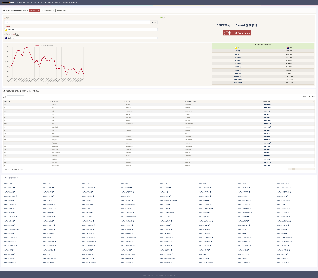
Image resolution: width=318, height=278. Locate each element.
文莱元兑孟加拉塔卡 (243, 204)
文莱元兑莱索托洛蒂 (126, 233)
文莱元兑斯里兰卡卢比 (49, 233)
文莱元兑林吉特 (125, 196)
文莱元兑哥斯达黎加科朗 (166, 212)
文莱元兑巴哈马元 (164, 208)
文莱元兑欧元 (124, 183)
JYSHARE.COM (153, 275)
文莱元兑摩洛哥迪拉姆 (205, 233)
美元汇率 (29, 2)
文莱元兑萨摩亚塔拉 (9, 262)
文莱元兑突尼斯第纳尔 (166, 254)
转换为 (9, 34)
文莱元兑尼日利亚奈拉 (49, 241)
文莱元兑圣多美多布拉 (283, 250)
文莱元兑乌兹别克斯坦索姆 (167, 258)
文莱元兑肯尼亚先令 (282, 225)
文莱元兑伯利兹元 (8, 212)
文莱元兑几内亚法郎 (165, 221)
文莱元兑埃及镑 (86, 217)
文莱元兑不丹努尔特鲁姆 (205, 208)
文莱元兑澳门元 (86, 200)
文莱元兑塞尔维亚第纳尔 (127, 246)
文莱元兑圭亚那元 (242, 221)
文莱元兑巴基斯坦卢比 (10, 246)
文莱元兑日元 (85, 183)
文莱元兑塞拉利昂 (125, 250)
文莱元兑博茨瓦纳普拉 (244, 208)
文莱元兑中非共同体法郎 (88, 262)
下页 (313, 169)
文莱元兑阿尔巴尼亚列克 (244, 200)
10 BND (237, 57)
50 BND (237, 63)
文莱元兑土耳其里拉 (204, 192)
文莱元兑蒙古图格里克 (88, 237)
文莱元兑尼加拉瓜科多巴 (88, 241)
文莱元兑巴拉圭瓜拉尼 (49, 246)
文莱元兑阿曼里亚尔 (165, 241)
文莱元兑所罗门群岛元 (244, 246)
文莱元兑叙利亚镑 (8, 254)
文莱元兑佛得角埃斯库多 (244, 212)
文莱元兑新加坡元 (47, 188)
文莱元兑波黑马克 (164, 204)
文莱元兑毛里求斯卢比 (166, 237)
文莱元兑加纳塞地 (47, 221)
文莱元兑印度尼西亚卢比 (283, 192)
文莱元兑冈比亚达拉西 (127, 221)
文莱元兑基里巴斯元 (87, 229)
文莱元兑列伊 (241, 233)
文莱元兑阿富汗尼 (203, 200)
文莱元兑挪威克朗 (86, 192)
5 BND (237, 54)
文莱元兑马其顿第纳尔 (10, 237)
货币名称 (55, 101)
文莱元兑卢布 (163, 192)
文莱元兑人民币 (8, 183)
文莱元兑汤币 (202, 254)
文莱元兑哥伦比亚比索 (127, 212)
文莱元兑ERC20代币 (48, 225)
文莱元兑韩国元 (242, 183)
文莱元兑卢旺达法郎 (165, 246)
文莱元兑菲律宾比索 (204, 196)
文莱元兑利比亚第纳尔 (166, 233)
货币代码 (7, 101)
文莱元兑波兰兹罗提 (243, 188)
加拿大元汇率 (66, 2)
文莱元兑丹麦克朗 (164, 188)
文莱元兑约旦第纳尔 (243, 225)
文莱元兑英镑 (163, 183)
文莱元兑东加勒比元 (126, 262)
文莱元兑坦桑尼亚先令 (10, 258)
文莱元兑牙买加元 (203, 225)
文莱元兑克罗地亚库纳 (127, 192)
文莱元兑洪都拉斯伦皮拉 (283, 221)
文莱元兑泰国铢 (242, 196)
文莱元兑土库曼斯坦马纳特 (128, 254)
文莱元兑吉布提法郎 (282, 212)
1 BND (237, 51)
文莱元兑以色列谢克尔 (10, 196)
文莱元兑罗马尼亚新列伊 (283, 188)
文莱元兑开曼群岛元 (165, 229)
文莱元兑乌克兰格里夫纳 (49, 258)
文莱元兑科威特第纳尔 (205, 229)
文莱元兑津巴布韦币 (126, 200)
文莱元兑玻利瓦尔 (203, 258)
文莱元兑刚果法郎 (47, 212)
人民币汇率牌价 (62, 10)
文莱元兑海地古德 (8, 225)
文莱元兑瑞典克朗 (8, 192)
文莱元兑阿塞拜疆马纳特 (127, 204)
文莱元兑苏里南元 (203, 250)
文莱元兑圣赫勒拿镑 (48, 250)
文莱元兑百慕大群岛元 (49, 208)
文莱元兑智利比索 (86, 212)
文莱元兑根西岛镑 (8, 221)
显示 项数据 (309, 96)
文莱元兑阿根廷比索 (48, 204)
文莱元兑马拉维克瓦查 (244, 237)
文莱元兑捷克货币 (125, 188)
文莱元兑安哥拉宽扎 (9, 204)
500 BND (237, 70)
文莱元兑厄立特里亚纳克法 (128, 217)
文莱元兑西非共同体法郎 (205, 262)
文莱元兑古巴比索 (203, 212)
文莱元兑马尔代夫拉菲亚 (205, 237)
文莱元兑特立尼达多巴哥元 (245, 254)
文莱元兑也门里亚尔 (282, 262)
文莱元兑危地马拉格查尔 (205, 221)
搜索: (4, 97)
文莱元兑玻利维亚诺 (126, 208)
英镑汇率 (57, 2)
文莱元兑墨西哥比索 (87, 196)
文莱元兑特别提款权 (165, 262)
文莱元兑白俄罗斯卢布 (283, 208)
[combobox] (81, 29)
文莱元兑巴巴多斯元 (204, 204)
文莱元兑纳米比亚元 (9, 241)
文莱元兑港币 (202, 183)
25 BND (237, 60)
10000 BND (237, 79)
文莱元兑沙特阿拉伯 (204, 246)
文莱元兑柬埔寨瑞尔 (48, 229)
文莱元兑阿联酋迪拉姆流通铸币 (168, 200)
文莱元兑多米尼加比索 (10, 217)
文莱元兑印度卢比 (47, 196)
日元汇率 (50, 2)
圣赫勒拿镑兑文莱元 (48, 10)
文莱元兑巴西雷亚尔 (243, 192)
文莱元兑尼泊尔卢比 (126, 241)
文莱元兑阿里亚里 (281, 233)
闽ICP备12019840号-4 (170, 275)
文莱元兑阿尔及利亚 (48, 217)
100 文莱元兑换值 (191, 101)
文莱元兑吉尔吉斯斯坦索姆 (11, 229)
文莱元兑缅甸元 (47, 237)
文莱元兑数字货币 (86, 250)
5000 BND (237, 76)
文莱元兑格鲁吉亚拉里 (283, 217)
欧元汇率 (36, 2)
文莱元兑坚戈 (241, 229)
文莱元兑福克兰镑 (242, 217)
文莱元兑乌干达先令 (87, 258)
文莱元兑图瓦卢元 (281, 254)
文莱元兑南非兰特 (281, 196)
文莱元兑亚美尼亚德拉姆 (283, 200)
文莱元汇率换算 (86, 208)
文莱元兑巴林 (280, 204)
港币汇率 (43, 2)
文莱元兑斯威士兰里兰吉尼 (50, 254)
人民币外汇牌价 (20, 2)
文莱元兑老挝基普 (281, 229)
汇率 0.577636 (35, 10)
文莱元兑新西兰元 (164, 196)
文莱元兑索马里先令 (165, 250)
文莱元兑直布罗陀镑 (87, 221)
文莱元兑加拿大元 (8, 188)
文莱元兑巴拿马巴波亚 (205, 241)
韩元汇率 (74, 2)
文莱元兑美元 (46, 183)
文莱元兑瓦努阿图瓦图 (283, 258)
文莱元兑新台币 (47, 200)
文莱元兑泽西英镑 (164, 225)
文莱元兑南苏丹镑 (242, 250)
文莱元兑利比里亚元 (87, 233)
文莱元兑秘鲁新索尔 (243, 241)
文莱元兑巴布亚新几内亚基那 (284, 241)
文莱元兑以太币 (164, 217)
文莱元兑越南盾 (242, 258)
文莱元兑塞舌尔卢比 (282, 246)
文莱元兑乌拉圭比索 (126, 258)
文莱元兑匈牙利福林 (204, 188)
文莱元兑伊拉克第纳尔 (88, 225)
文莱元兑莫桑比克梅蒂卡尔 (284, 237)
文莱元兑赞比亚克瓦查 (49, 262)
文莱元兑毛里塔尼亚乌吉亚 (128, 237)
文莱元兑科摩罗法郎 (126, 229)
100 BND (237, 67)
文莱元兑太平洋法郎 (243, 262)
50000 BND (237, 83)
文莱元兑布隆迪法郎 (9, 208)
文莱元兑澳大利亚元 (282, 183)
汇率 (128, 101)
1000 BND (237, 73)
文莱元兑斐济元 (203, 217)
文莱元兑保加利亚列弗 (88, 188)
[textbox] (81, 29)
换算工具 (267, 101)
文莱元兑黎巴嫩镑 (8, 233)
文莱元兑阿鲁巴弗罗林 (88, 204)
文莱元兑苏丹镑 (8, 250)
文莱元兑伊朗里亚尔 (126, 225)
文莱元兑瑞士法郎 (47, 192)
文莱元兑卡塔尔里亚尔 (88, 246)
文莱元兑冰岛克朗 (8, 200)
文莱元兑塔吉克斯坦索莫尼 (89, 254)
